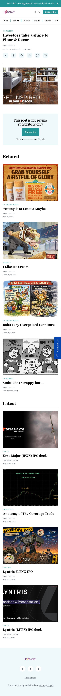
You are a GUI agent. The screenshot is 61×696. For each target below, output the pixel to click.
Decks (37, 20)
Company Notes (11, 205)
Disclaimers (30, 677)
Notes (27, 20)
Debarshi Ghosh (11, 460)
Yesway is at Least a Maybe (24, 209)
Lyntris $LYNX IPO (18, 572)
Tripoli (50, 685)
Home (5, 20)
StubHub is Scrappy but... (23, 383)
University (8, 509)
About (16, 20)
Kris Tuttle (9, 45)
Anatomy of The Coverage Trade (28, 514)
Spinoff (7, 263)
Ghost (42, 685)
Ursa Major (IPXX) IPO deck (25, 456)
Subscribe (50, 12)
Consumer (8, 31)
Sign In (42, 139)
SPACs (48, 20)
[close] (57, 3)
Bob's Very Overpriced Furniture (29, 325)
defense (7, 567)
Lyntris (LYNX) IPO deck (22, 630)
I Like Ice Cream (16, 267)
